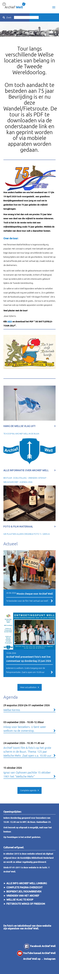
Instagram (50, 958)
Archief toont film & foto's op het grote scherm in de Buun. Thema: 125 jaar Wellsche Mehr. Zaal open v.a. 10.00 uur (27, 749)
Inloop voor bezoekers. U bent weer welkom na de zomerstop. (24, 726)
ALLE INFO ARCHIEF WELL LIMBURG (26, 883)
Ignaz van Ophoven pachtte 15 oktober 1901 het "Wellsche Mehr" (27, 772)
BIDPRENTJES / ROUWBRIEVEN (23, 891)
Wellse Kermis (26, 708)
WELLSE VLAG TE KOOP (19, 899)
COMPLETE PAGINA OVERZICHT (24, 887)
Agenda (10, 697)
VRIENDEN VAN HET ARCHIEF (22, 895)
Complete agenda (28, 790)
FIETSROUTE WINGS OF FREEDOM (25, 903)
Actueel (10, 543)
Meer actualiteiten (28, 687)
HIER (9, 321)
